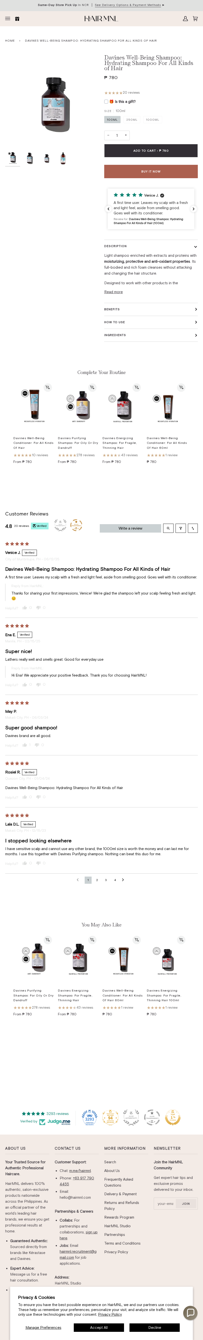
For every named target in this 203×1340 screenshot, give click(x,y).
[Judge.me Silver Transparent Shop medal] (152, 1117)
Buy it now (151, 171)
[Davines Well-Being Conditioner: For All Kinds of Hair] (33, 406)
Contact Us (68, 1148)
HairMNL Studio (117, 1226)
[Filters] (181, 528)
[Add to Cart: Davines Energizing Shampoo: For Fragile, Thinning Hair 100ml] (181, 940)
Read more (113, 292)
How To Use (114, 322)
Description (115, 246)
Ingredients (115, 335)
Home (10, 40)
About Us (15, 1148)
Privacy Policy (110, 1314)
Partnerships (114, 1234)
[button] (151, 209)
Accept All (99, 1327)
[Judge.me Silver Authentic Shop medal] (131, 1117)
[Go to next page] (124, 880)
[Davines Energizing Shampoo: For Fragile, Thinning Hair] (122, 406)
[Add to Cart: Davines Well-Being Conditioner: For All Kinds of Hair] (48, 387)
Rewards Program (119, 1217)
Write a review (130, 528)
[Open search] (168, 528)
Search (110, 1162)
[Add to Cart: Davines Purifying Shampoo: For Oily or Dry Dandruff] (92, 387)
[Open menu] (9, 18)
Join (186, 1203)
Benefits (112, 309)
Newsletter (167, 1148)
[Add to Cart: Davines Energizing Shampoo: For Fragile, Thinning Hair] (136, 387)
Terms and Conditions (122, 1243)
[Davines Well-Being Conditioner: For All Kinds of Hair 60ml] (167, 406)
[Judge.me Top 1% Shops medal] (173, 1117)
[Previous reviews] (108, 209)
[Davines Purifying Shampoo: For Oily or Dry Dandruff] (78, 406)
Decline (154, 1327)
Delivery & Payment (120, 1194)
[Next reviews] (193, 209)
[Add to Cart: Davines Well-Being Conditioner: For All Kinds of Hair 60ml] (181, 387)
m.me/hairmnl (80, 1171)
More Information (125, 1148)
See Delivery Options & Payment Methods (128, 5)
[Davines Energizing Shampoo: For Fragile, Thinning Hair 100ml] (167, 959)
